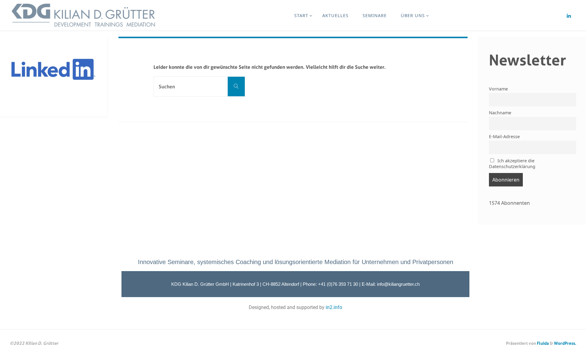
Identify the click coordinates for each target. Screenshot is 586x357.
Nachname (500, 113)
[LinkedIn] (568, 15)
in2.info (334, 307)
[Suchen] (236, 86)
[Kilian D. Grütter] (85, 15)
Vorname (498, 89)
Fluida (542, 343)
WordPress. (565, 343)
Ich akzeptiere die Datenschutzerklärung (512, 163)
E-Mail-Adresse (504, 136)
